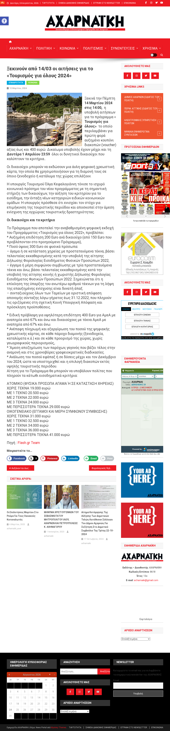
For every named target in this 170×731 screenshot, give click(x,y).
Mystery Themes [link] (58, 727)
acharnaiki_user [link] (14, 528)
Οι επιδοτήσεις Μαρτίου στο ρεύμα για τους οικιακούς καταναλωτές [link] (23, 516)
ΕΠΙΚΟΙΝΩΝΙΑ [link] (130, 3)
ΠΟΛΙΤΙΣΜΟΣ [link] (93, 48)
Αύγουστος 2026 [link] (32, 674)
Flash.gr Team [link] (29, 443)
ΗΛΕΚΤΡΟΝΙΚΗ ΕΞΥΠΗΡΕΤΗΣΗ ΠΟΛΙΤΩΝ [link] (140, 122)
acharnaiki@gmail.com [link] (146, 580)
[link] (4, 21)
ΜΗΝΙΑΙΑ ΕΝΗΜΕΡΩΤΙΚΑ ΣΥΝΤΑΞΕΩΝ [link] (136, 133)
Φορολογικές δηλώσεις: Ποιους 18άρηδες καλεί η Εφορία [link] (104, 468)
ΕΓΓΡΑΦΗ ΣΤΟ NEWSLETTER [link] (106, 3)
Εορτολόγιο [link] (146, 619)
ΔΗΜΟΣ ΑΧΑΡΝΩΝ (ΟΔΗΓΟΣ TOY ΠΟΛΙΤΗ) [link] (141, 99)
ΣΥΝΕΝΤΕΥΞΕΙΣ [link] (123, 48)
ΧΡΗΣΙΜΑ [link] (150, 48)
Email (116, 680)
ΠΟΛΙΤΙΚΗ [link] (44, 48)
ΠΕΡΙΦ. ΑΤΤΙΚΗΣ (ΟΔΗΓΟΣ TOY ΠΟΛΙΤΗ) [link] (140, 110)
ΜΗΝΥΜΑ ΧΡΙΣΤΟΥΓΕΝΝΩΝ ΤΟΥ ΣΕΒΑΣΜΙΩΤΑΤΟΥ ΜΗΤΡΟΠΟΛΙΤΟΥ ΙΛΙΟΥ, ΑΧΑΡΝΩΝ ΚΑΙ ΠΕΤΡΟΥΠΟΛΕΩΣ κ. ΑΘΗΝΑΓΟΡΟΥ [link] (61, 519)
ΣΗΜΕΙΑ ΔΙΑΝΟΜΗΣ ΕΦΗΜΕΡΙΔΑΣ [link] (73, 3)
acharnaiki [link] (48, 536)
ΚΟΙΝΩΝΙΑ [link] (67, 48)
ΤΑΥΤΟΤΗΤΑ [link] (48, 3)
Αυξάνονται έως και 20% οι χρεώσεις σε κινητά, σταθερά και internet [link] (22, 468)
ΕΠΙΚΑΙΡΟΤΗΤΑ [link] (16, 82)
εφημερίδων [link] (154, 221)
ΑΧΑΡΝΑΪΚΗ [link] (18, 48)
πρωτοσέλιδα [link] (140, 221)
